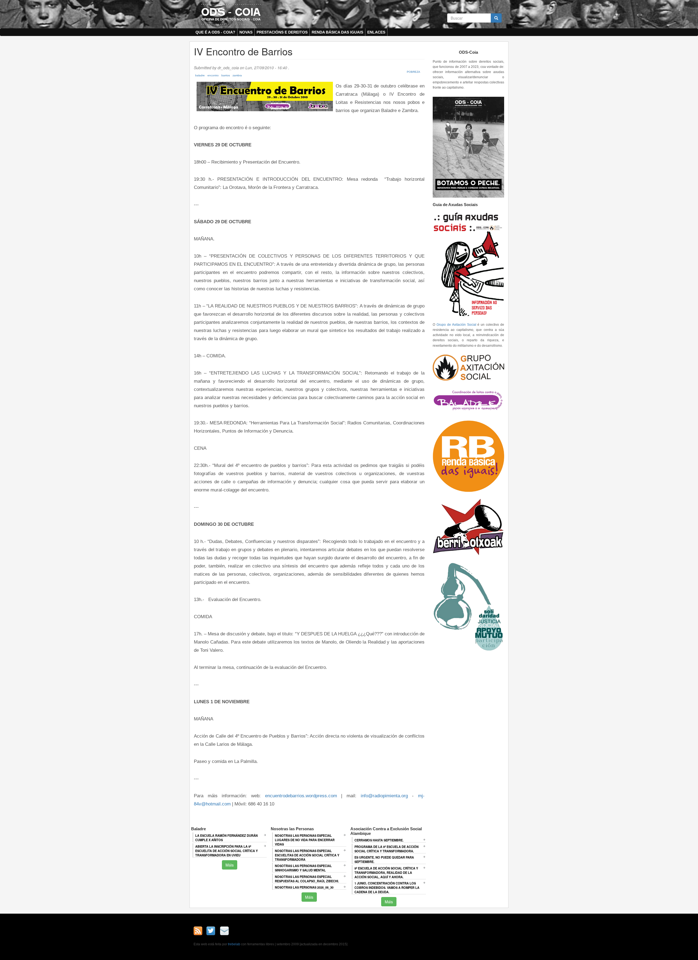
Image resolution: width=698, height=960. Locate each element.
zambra (237, 75)
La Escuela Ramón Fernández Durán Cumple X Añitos (226, 837)
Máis (229, 865)
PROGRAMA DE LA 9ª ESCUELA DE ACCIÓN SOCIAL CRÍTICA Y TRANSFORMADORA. (386, 848)
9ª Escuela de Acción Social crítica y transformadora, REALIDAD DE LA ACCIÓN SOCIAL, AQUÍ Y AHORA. (386, 872)
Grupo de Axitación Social (456, 325)
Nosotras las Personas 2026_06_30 (304, 887)
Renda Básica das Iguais (337, 32)
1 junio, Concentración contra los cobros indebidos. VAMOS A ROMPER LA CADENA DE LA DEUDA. (386, 887)
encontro (213, 75)
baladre (200, 75)
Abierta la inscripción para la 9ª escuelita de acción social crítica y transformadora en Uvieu (226, 850)
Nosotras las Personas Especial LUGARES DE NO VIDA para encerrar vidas (305, 839)
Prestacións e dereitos (282, 32)
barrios (225, 75)
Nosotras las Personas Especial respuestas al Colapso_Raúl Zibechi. (307, 878)
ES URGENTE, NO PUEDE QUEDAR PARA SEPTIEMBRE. (384, 859)
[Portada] (230, 14)
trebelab (234, 944)
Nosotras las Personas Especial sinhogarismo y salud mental (303, 868)
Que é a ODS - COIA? (215, 32)
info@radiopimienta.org (384, 795)
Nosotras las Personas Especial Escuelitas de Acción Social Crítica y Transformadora (307, 855)
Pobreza (413, 71)
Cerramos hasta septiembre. (379, 840)
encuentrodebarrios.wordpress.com (301, 795)
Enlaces (376, 32)
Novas (245, 32)
